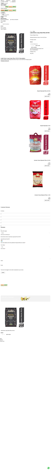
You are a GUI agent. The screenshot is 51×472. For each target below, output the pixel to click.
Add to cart (38, 45)
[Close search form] (1, 1)
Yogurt (3, 14)
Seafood (3, 12)
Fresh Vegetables (5, 10)
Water (3, 17)
